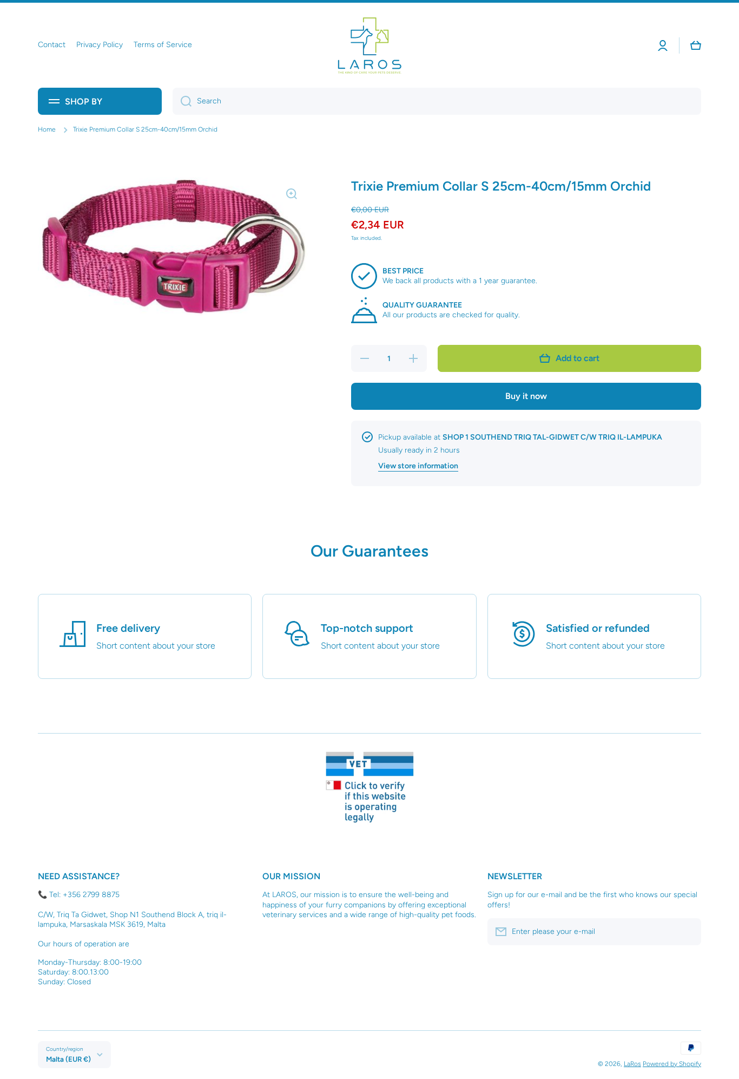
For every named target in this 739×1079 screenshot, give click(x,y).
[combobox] (437, 101)
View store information (418, 465)
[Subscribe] (687, 931)
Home (47, 129)
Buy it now (526, 396)
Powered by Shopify (672, 1064)
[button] (695, 45)
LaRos (632, 1064)
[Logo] (369, 45)
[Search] (182, 101)
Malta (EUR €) (68, 1059)
